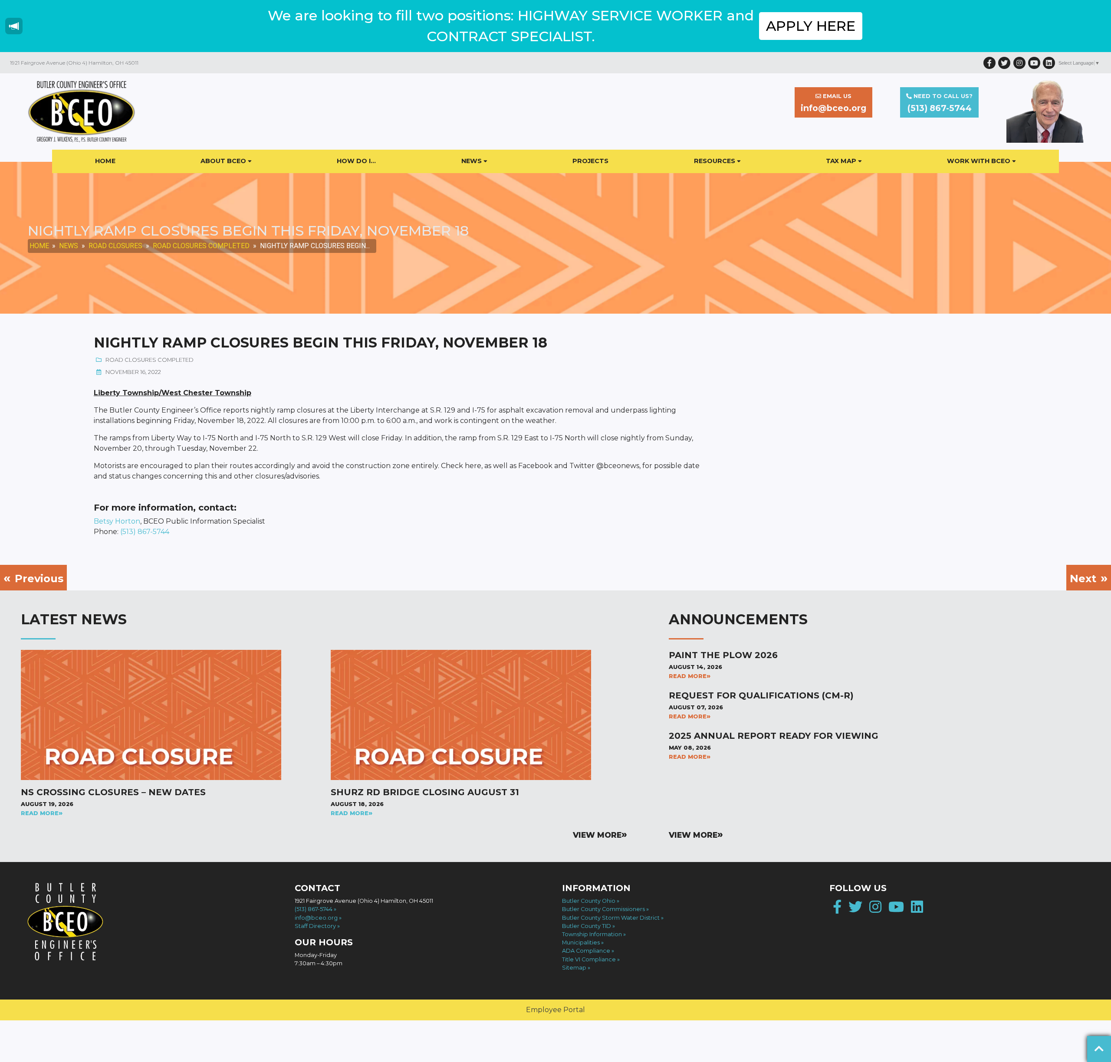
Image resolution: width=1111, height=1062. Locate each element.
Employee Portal (555, 1010)
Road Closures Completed (201, 246)
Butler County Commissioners (603, 909)
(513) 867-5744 (144, 532)
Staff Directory (315, 926)
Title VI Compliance (589, 959)
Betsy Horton (117, 521)
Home (105, 161)
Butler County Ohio (588, 901)
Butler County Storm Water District (611, 917)
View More (597, 834)
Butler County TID (586, 926)
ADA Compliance (586, 950)
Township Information (592, 934)
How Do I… (356, 161)
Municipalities (581, 942)
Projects (590, 161)
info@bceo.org (316, 917)
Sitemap (574, 967)
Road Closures (115, 246)
